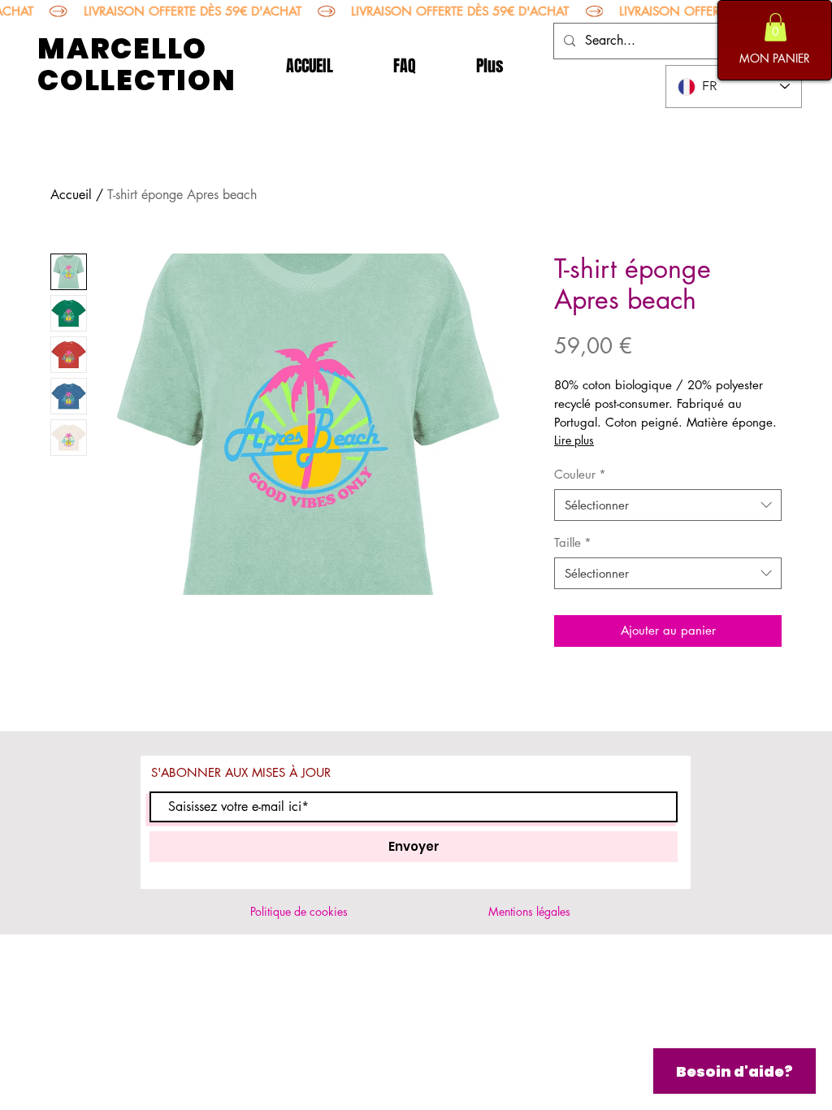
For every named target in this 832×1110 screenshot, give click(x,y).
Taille (573, 542)
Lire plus (574, 440)
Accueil (71, 194)
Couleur (580, 474)
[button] (775, 27)
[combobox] (668, 505)
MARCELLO (122, 48)
